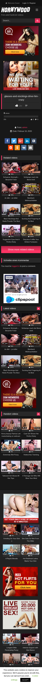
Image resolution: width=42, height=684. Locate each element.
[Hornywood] (17, 10)
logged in (16, 266)
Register (33, 3)
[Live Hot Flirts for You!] (20, 596)
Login (24, 3)
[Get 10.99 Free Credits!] (21, 55)
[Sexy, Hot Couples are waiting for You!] (21, 522)
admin (24, 127)
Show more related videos (21, 249)
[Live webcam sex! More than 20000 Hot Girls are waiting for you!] (20, 629)
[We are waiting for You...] (21, 90)
